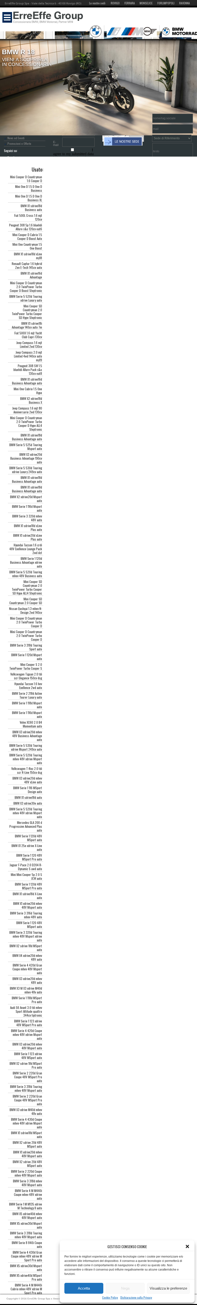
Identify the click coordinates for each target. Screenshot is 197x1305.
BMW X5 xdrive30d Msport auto (26, 1225)
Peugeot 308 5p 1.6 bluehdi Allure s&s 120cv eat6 (25, 227)
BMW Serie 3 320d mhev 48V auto (27, 518)
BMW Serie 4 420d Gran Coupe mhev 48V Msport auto (27, 969)
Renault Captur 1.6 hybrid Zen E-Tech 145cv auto (27, 265)
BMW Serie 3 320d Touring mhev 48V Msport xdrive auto (25, 936)
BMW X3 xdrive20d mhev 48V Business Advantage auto (27, 735)
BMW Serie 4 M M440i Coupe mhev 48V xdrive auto (28, 1194)
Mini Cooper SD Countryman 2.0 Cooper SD (25, 600)
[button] (187, 1246)
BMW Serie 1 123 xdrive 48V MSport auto (28, 1055)
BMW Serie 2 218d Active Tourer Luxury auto (27, 695)
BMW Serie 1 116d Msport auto (27, 508)
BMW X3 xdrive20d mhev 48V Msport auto (27, 1046)
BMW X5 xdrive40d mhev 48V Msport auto (27, 1215)
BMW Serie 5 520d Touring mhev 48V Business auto (25, 574)
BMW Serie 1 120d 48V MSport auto (28, 838)
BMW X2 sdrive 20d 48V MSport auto (27, 1144)
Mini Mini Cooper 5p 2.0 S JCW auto (26, 876)
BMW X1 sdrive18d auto (28, 797)
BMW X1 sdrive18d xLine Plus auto (28, 527)
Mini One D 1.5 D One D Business (28, 188)
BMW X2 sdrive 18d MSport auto (26, 947)
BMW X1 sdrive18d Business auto (31, 207)
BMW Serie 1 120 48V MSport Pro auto (29, 857)
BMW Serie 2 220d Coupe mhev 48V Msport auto (26, 1173)
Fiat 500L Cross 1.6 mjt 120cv (28, 217)
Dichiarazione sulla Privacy (136, 1297)
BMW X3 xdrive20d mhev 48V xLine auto (27, 780)
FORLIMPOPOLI (165, 3)
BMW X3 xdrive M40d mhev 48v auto (26, 1111)
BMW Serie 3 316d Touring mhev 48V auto (26, 915)
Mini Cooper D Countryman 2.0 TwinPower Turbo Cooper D (26, 622)
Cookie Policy (110, 1297)
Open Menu (7, 17)
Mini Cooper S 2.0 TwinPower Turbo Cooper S (25, 666)
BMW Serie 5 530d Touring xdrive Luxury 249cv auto (25, 469)
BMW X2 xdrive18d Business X (31, 400)
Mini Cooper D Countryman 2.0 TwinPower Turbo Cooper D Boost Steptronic (26, 286)
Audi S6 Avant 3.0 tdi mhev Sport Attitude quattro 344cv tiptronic (26, 1011)
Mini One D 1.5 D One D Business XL (28, 198)
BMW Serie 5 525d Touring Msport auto (25, 446)
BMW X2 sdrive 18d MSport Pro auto (26, 1065)
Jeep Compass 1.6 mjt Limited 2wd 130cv (29, 344)
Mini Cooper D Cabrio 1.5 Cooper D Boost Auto (27, 236)
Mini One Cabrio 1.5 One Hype (28, 390)
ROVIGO (115, 3)
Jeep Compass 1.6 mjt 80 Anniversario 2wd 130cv (27, 410)
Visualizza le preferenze (168, 1288)
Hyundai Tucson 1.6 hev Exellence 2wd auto (28, 685)
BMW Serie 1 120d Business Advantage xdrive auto (26, 562)
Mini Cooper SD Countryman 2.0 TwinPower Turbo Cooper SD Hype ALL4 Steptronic (27, 587)
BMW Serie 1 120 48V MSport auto (29, 924)
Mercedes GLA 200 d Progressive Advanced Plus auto (25, 826)
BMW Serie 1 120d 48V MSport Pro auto (28, 886)
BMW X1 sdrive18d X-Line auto (27, 895)
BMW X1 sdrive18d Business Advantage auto (27, 437)
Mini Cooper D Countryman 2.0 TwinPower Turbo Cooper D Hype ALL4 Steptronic (26, 423)
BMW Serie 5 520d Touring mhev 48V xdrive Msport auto (25, 759)
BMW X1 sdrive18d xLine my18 (28, 256)
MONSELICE (146, 3)
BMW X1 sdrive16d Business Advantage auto (27, 381)
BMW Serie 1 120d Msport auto (26, 656)
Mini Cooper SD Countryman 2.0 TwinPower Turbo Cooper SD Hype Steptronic (27, 312)
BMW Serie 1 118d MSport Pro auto (27, 999)
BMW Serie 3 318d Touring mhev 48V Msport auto (26, 1088)
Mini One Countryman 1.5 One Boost (27, 246)
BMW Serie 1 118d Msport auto (27, 705)
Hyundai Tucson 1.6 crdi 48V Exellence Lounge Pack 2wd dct (25, 549)
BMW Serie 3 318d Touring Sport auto (26, 647)
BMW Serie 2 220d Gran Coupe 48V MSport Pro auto (27, 1077)
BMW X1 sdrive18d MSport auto (26, 1134)
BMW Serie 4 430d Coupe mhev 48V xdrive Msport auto (26, 1123)
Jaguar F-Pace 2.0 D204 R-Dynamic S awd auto (26, 866)
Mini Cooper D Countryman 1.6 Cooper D (26, 178)
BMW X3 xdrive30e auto (27, 803)
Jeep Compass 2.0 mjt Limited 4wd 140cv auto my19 (28, 356)
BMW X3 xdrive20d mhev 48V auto (27, 980)
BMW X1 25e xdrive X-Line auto (27, 847)
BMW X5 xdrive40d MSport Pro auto (26, 1277)
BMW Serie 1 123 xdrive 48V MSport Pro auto (28, 1023)
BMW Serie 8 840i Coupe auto (27, 1244)
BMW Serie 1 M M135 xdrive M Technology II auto (25, 1206)
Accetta (84, 1288)
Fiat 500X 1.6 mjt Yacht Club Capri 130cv (28, 335)
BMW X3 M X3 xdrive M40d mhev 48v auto (26, 990)
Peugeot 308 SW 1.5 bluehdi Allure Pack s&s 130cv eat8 (27, 369)
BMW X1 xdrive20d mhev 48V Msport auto (27, 905)
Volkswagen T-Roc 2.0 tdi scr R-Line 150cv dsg (26, 770)
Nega (125, 1288)
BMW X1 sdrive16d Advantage (31, 275)
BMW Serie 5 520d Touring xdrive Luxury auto (25, 298)
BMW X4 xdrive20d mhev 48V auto (27, 957)
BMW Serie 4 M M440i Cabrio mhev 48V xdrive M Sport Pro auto (26, 1289)
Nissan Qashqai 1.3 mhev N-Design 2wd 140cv (25, 610)
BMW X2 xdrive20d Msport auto (26, 498)
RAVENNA (184, 3)
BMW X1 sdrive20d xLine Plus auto (27, 537)
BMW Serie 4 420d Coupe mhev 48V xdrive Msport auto (26, 1034)
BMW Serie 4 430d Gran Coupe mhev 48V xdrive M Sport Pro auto (26, 1256)
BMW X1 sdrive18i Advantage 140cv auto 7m (27, 325)
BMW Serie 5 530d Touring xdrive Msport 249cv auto (25, 747)
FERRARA (129, 3)
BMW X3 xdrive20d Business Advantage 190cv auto (26, 458)
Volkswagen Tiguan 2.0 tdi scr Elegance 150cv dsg (26, 676)
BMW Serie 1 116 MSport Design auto (27, 789)
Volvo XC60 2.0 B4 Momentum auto (31, 724)
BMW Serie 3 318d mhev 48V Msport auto (27, 1183)
